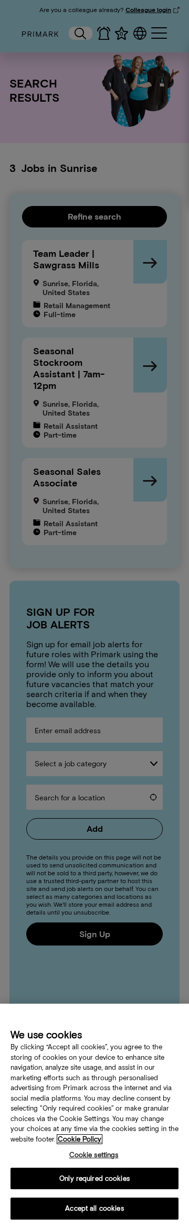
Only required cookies (94, 1178)
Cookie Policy (79, 1139)
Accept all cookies (94, 1208)
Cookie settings (94, 1155)
